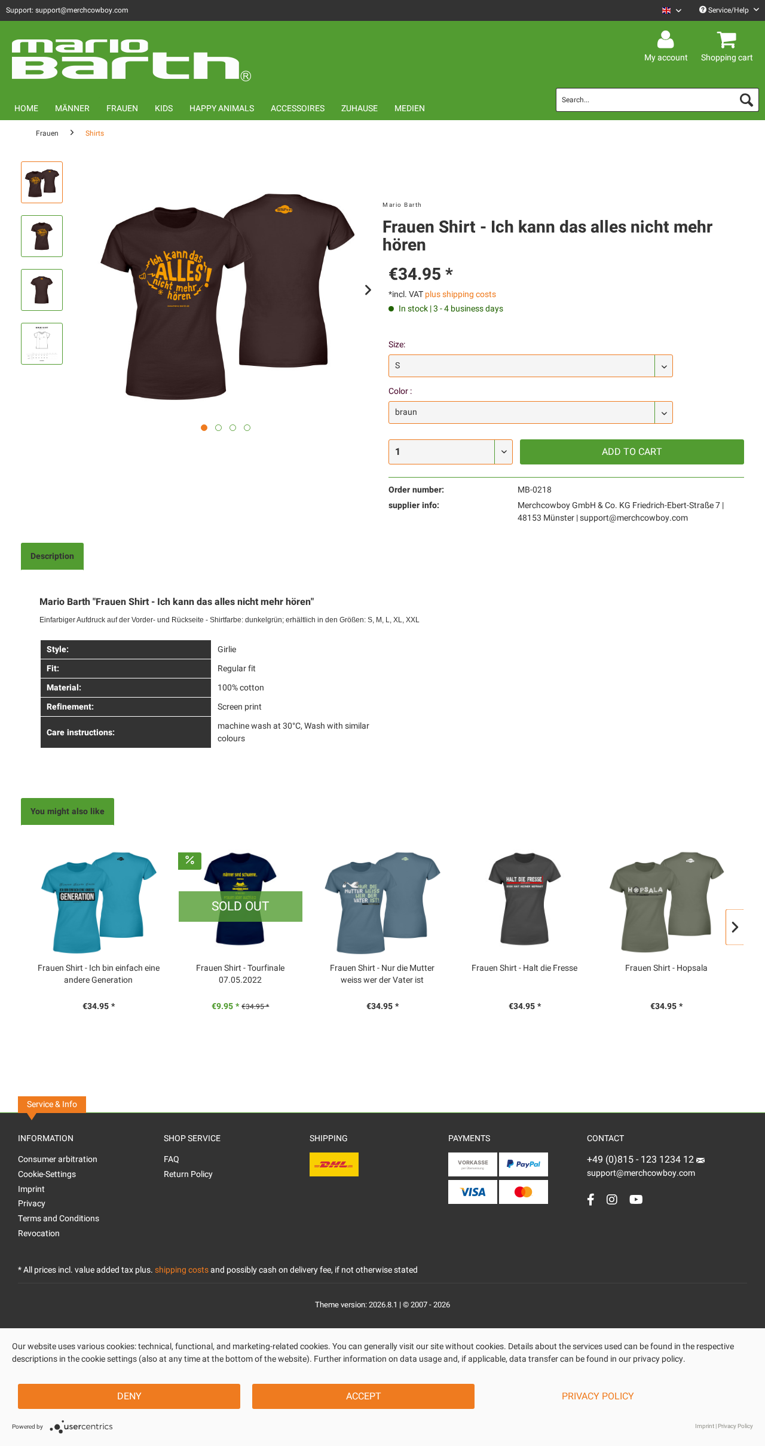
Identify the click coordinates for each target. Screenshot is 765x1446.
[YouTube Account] (636, 1199)
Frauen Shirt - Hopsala (666, 968)
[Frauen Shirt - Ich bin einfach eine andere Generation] (98, 898)
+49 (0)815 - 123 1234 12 (641, 1159)
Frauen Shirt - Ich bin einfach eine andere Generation (99, 974)
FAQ (171, 1159)
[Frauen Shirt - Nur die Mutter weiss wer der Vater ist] (382, 898)
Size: (396, 344)
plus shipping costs (460, 294)
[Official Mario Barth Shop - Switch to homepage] (131, 55)
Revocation (39, 1233)
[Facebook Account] (591, 1199)
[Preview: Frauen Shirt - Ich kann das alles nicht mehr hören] (42, 182)
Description (52, 556)
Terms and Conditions (58, 1218)
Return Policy (188, 1174)
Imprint (31, 1189)
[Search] (746, 100)
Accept (363, 1396)
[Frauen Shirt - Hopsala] (666, 898)
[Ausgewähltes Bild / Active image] (204, 427)
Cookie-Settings (47, 1174)
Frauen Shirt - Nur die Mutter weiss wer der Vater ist (382, 974)
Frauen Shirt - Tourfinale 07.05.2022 (240, 974)
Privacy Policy (598, 1396)
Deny (129, 1396)
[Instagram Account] (612, 1199)
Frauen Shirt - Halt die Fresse (524, 968)
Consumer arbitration (57, 1159)
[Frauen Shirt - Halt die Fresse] (525, 898)
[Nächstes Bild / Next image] (218, 427)
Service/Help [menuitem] (728, 10)
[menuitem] (667, 10)
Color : (400, 391)
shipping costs (182, 1270)
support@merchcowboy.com (641, 1173)
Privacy (31, 1203)
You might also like (67, 811)
